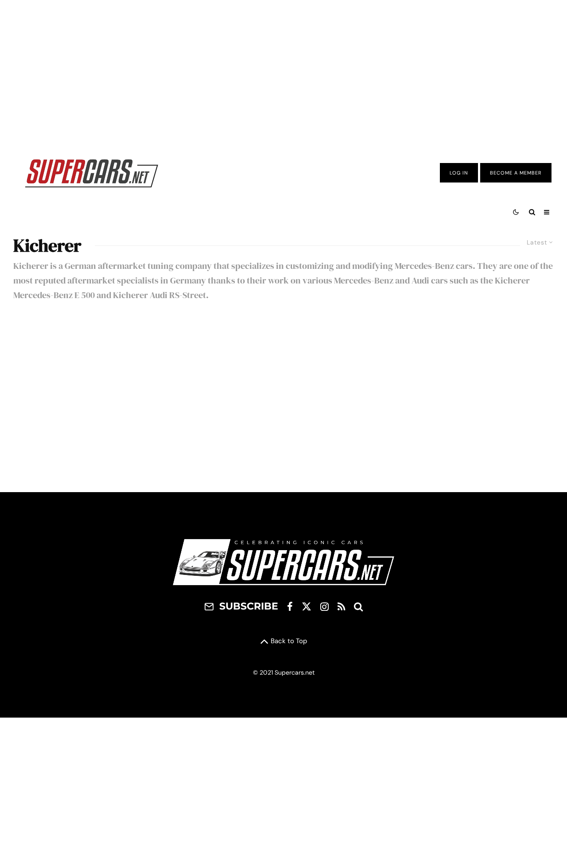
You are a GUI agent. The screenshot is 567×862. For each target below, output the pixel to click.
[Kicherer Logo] (93, 400)
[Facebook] (290, 606)
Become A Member (516, 173)
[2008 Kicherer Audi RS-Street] (474, 400)
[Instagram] (324, 606)
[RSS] (341, 606)
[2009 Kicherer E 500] (283, 400)
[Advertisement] (283, 72)
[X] (306, 606)
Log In (459, 173)
